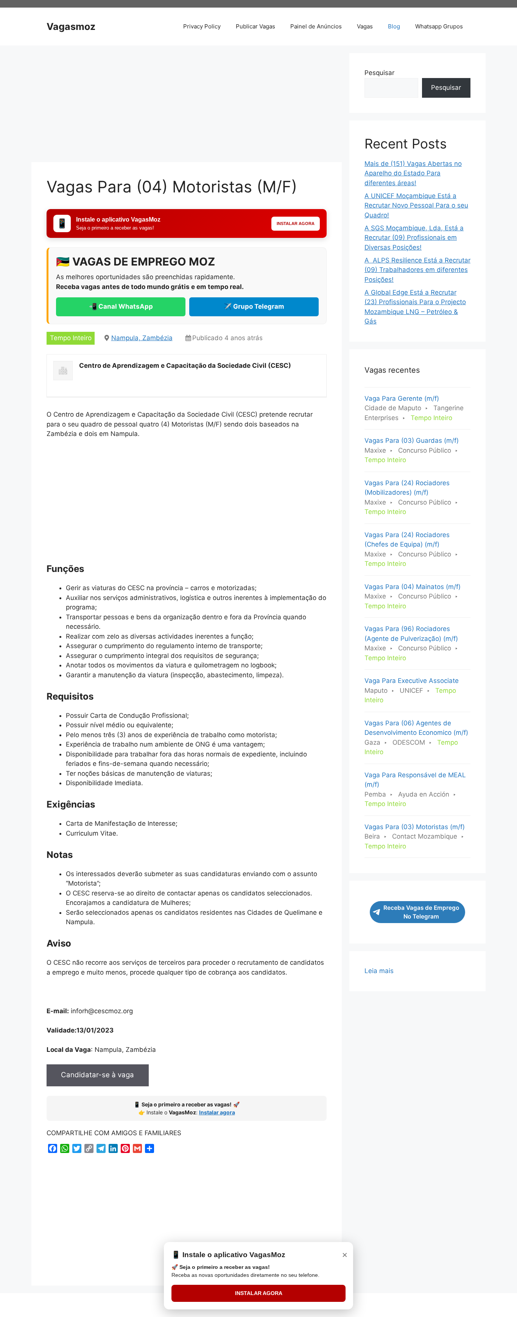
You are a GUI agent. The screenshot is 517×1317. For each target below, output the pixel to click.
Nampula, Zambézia (142, 338)
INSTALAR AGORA (258, 1293)
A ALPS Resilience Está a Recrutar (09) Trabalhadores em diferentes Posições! (417, 269)
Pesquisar (379, 73)
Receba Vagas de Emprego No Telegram (421, 912)
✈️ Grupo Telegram (254, 306)
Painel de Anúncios (316, 26)
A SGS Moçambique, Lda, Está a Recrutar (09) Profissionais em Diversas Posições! (414, 237)
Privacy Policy (202, 26)
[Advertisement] (186, 106)
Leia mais (379, 971)
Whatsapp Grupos (439, 26)
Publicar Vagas (255, 26)
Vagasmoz (71, 26)
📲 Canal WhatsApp (121, 306)
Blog (394, 26)
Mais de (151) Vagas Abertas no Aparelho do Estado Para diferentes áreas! (413, 173)
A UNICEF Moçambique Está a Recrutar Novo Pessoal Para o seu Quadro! (416, 205)
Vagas (365, 26)
